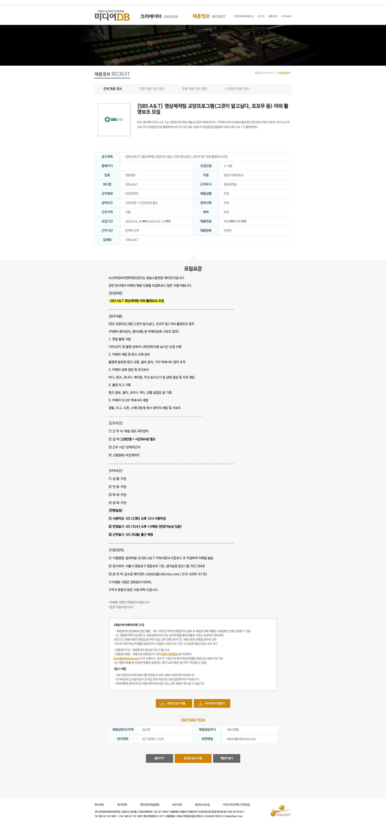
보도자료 (177, 804)
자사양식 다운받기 (215, 703)
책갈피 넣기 (226, 758)
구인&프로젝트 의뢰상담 (236, 804)
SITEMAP (286, 16)
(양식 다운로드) (170, 654)
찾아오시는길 (202, 804)
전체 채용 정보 (112, 89)
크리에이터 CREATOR (155, 16)
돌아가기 (159, 758)
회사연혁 (122, 804)
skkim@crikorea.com (163, 574)
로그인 (261, 16)
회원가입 (272, 16)
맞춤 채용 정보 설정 (152, 89)
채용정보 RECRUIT (205, 16)
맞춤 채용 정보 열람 (194, 89)
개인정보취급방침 (149, 804)
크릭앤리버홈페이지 (244, 16)
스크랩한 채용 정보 (237, 89)
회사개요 (99, 804)
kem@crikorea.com (127, 658)
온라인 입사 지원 (176, 703)
